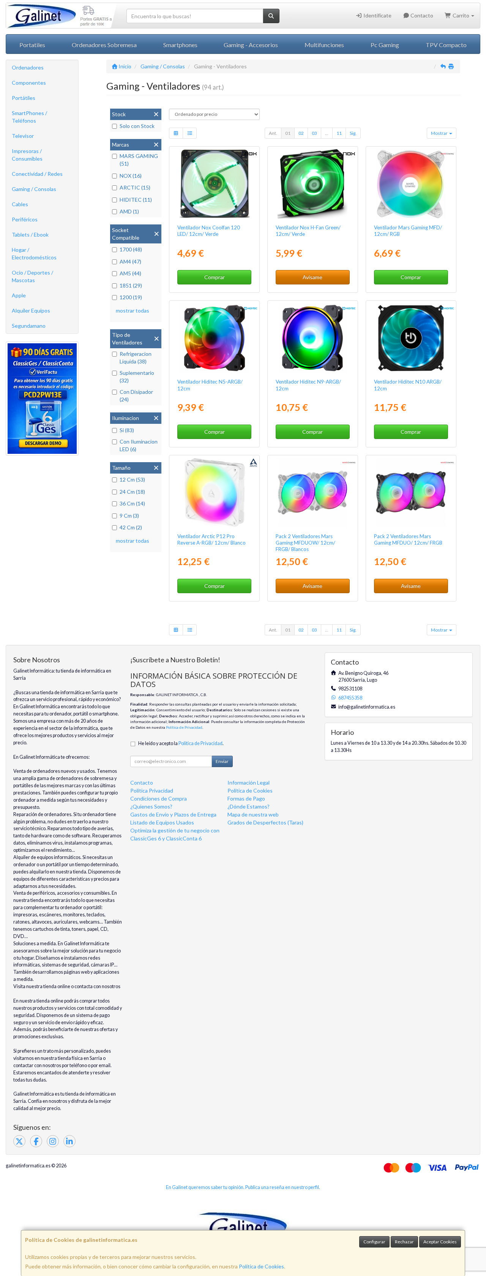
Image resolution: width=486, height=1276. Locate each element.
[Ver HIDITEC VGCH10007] (411, 338)
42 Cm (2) (131, 527)
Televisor (23, 136)
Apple (19, 295)
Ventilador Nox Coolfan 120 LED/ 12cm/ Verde (208, 230)
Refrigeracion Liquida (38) (135, 358)
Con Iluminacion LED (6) (139, 445)
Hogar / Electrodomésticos (34, 253)
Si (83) (127, 430)
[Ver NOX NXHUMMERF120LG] (312, 184)
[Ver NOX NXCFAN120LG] (214, 184)
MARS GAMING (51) (139, 160)
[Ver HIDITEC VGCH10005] (312, 338)
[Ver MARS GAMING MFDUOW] (312, 492)
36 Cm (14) (132, 503)
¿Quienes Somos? (151, 806)
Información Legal (248, 782)
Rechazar (404, 1241)
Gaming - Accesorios (251, 44)
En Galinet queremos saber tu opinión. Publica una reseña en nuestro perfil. (243, 1187)
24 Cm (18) (132, 491)
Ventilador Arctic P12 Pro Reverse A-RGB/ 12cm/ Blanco (211, 539)
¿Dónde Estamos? (248, 806)
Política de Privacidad (184, 727)
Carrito (460, 15)
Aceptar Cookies (440, 1241)
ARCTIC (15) (135, 187)
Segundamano (29, 325)
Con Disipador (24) (136, 395)
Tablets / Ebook (30, 234)
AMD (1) (129, 211)
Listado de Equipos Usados (162, 822)
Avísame (312, 277)
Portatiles (32, 44)
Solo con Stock (137, 126)
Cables (20, 204)
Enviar (222, 761)
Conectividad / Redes (37, 174)
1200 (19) (131, 297)
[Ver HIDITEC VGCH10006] (214, 338)
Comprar (214, 277)
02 (301, 133)
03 (314, 133)
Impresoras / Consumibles (27, 155)
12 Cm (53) (132, 479)
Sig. (353, 133)
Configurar (374, 1241)
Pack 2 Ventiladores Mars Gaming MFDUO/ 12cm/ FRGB (408, 539)
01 (287, 133)
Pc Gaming (385, 44)
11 (339, 133)
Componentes (29, 82)
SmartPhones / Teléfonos (29, 117)
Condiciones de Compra (158, 798)
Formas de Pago (246, 798)
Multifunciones (324, 44)
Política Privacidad (151, 790)
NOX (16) (131, 175)
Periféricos (25, 219)
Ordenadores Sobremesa (104, 44)
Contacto (421, 15)
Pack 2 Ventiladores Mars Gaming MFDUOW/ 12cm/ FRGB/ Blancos (305, 543)
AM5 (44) (130, 273)
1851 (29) (131, 285)
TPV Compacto (446, 44)
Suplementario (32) (137, 377)
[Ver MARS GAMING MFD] (411, 184)
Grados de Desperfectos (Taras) (265, 822)
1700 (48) (131, 249)
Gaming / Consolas (34, 189)
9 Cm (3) (129, 515)
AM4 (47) (130, 261)
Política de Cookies (261, 1266)
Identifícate (376, 15)
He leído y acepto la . (181, 743)
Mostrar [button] (439, 133)
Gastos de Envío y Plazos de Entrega (173, 814)
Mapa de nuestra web (253, 814)
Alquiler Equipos (31, 310)
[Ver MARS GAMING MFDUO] (411, 492)
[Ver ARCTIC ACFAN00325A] (214, 492)
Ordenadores (28, 67)
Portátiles (23, 98)
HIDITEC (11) (136, 199)
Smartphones (180, 44)
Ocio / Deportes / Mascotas (32, 276)
